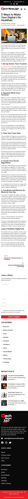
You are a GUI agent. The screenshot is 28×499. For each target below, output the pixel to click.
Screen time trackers (6, 66)
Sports (5, 355)
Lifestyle (13, 23)
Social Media (7, 351)
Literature (6, 344)
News (5, 348)
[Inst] (14, 4)
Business (6, 326)
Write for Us (7, 1)
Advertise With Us (19, 1)
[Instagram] (6, 443)
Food (4, 334)
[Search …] (25, 9)
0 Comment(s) (20, 25)
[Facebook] (11, 4)
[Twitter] (17, 4)
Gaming (5, 337)
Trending (6, 362)
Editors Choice (6, 23)
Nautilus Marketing (18, 497)
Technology (7, 359)
